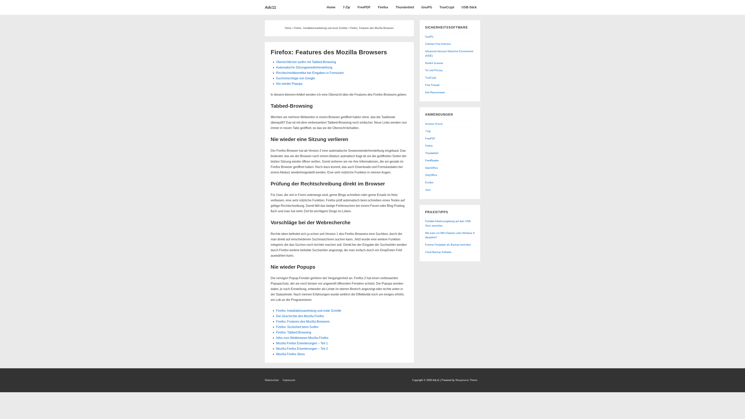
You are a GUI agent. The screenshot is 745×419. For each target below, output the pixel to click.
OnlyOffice (431, 175)
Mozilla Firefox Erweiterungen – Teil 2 (302, 348)
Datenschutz (272, 380)
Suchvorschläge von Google (295, 78)
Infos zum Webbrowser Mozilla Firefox (302, 337)
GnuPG (426, 7)
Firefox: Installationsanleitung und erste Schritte (308, 310)
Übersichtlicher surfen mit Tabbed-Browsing (306, 62)
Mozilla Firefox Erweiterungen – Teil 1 (302, 343)
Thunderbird (405, 7)
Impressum (289, 380)
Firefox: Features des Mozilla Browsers (303, 321)
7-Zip (346, 7)
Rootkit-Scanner (434, 63)
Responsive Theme (466, 380)
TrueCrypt (446, 7)
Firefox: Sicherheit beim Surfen (297, 327)
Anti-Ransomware (435, 92)
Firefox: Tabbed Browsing (293, 332)
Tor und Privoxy (434, 70)
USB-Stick (469, 7)
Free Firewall (432, 85)
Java (428, 189)
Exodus (429, 182)
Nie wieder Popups (289, 83)
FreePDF (364, 7)
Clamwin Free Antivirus (438, 43)
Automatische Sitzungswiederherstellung (304, 67)
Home (331, 7)
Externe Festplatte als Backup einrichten (448, 244)
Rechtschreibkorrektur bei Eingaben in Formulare (310, 72)
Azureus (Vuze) (434, 123)
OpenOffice (431, 167)
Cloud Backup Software (438, 252)
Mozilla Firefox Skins (290, 354)
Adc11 (270, 7)
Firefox (383, 7)
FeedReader (432, 160)
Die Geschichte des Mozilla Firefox (300, 316)
